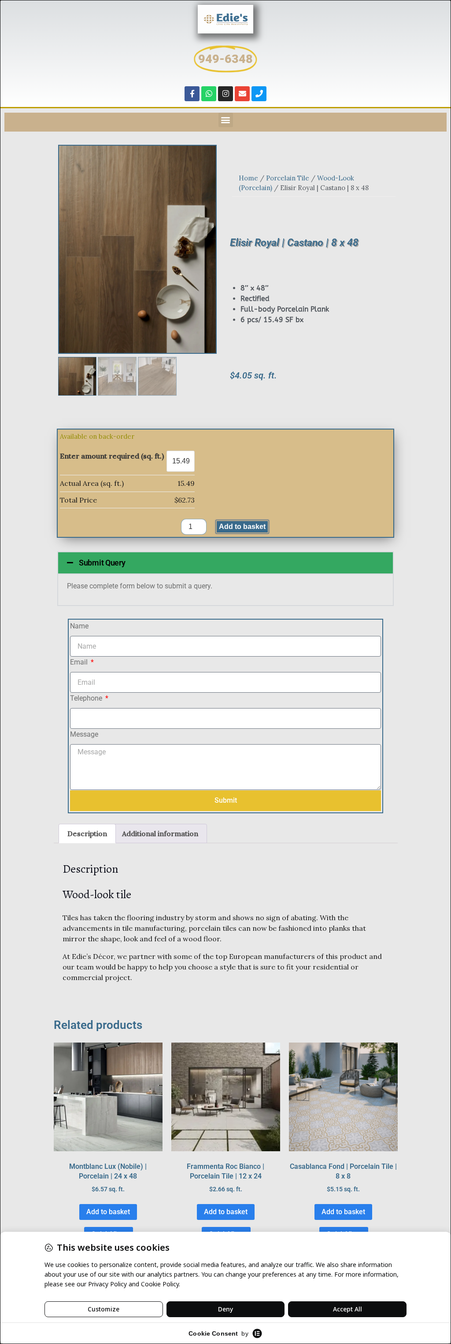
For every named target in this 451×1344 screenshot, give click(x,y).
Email (79, 662)
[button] (225, 120)
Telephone (87, 698)
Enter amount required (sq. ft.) (112, 456)
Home (248, 178)
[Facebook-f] (192, 93)
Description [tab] (87, 833)
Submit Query (102, 562)
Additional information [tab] (160, 833)
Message (84, 734)
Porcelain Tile (287, 178)
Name (79, 626)
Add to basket (242, 526)
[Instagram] (225, 93)
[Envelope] (242, 93)
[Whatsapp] (208, 93)
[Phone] (258, 93)
